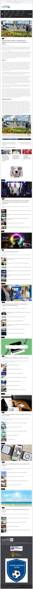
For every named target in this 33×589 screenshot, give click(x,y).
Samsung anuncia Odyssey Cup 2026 (10, 251)
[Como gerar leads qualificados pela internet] (3, 365)
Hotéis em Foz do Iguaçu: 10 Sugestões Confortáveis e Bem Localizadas (16, 522)
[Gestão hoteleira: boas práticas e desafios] (3, 527)
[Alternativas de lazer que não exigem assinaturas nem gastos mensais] (3, 390)
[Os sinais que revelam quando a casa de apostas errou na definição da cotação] (3, 263)
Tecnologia (3, 302)
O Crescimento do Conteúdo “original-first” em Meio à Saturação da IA (16, 316)
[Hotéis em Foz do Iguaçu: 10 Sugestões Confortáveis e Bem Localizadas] (3, 522)
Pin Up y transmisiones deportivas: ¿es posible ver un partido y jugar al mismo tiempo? (19, 279)
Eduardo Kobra (10, 45)
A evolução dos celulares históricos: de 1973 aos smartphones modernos (17, 472)
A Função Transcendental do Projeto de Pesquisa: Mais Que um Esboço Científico (16, 415)
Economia (17, 11)
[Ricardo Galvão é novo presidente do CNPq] (3, 435)
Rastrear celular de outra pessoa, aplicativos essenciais (14, 484)
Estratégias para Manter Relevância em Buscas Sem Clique (15, 357)
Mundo (13, 11)
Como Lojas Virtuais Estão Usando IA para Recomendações (15, 373)
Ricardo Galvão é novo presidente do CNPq (13, 435)
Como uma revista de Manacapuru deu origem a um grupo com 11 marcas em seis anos (19, 210)
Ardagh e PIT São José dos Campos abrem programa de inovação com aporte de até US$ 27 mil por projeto (19, 312)
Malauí (13, 45)
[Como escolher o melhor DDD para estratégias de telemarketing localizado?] (3, 481)
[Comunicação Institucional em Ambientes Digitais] (3, 382)
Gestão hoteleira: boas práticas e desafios (12, 526)
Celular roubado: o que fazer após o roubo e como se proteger (15, 476)
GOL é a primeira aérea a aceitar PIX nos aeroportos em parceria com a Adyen (24, 143)
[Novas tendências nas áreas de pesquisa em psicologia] (3, 427)
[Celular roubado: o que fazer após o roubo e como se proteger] (3, 477)
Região (9, 11)
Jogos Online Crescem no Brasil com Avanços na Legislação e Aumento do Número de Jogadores (18, 275)
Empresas (23, 11)
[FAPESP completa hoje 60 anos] (3, 440)
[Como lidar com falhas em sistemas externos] (3, 386)
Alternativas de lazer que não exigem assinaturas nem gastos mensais (16, 389)
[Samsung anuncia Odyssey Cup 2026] (16, 241)
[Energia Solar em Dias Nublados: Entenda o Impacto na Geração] (3, 329)
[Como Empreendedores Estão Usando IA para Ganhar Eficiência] (3, 223)
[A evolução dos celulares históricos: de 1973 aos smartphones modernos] (3, 473)
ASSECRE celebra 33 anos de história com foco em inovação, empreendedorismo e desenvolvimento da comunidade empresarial (15, 202)
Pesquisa (3, 412)
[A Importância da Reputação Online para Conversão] (3, 369)
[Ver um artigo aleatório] (31, 14)
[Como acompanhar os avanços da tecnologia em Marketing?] (3, 321)
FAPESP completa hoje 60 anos (11, 439)
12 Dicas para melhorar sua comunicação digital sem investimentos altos (17, 377)
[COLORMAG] (7, 538)
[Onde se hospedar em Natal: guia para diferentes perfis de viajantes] (16, 498)
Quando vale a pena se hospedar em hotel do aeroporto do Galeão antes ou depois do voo (18, 530)
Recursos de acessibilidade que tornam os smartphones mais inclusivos (16, 464)
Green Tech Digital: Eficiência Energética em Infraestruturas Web (16, 333)
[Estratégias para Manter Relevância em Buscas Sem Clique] (16, 347)
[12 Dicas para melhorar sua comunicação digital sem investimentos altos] (3, 378)
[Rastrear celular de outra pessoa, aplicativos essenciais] (3, 485)
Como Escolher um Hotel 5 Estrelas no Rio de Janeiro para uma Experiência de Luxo (18, 518)
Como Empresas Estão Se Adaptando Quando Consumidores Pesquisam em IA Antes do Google (19, 215)
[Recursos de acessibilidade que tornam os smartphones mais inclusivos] (16, 453)
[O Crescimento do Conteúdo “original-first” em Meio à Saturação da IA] (3, 317)
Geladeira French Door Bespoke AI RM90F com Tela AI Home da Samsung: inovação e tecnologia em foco (18, 325)
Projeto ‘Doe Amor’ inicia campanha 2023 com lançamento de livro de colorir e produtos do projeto (9, 143)
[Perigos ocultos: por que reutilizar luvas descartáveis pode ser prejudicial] (3, 423)
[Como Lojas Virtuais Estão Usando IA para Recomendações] (3, 373)
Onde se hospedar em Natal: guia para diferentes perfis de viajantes (15, 510)
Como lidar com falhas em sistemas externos (13, 385)
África (7, 45)
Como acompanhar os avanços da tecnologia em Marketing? (15, 320)
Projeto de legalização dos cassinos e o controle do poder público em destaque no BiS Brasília (18, 271)
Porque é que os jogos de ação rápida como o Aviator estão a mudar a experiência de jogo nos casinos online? (18, 259)
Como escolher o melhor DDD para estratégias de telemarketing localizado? (17, 480)
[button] (10, 11)
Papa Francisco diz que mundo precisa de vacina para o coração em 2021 (16, 157)
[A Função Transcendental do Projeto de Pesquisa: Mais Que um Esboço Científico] (16, 403)
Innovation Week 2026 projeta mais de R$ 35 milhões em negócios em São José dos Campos (15, 304)
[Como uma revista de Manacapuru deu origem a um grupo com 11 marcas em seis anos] (3, 211)
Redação (4, 45)
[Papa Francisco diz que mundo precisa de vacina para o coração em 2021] (16, 149)
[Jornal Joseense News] (2, 14)
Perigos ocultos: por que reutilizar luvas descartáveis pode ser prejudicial (17, 422)
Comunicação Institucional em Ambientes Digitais (13, 381)
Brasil (5, 11)
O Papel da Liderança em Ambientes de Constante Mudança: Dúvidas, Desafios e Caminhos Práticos (18, 219)
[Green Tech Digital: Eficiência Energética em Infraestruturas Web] (3, 333)
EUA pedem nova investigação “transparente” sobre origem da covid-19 (27, 157)
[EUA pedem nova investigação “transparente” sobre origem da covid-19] (27, 149)
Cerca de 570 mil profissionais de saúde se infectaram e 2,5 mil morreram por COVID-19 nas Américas (6, 158)
